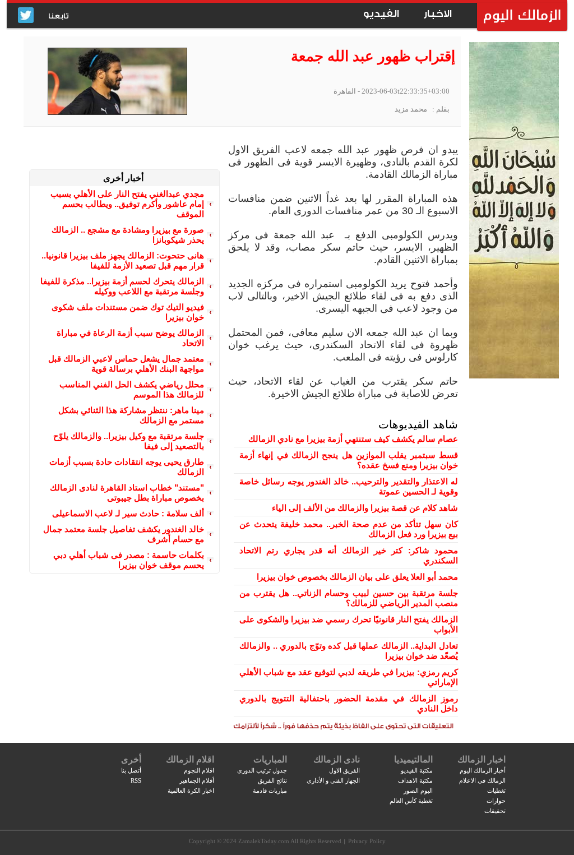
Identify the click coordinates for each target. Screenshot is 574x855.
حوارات (496, 800)
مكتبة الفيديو (417, 770)
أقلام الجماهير (196, 780)
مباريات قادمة (270, 790)
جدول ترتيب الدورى (262, 770)
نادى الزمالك (336, 759)
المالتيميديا (413, 759)
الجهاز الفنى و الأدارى (333, 780)
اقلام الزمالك (190, 759)
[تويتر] (26, 16)
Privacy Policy (367, 841)
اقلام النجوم (199, 770)
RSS (136, 780)
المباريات (270, 759)
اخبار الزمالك (481, 759)
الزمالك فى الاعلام (482, 780)
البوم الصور (418, 790)
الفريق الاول (344, 770)
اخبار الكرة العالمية (191, 790)
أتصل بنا (131, 770)
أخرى (131, 759)
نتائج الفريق (272, 780)
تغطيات (496, 790)
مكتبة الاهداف (415, 780)
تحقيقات (495, 810)
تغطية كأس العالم (411, 800)
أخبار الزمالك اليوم (483, 770)
